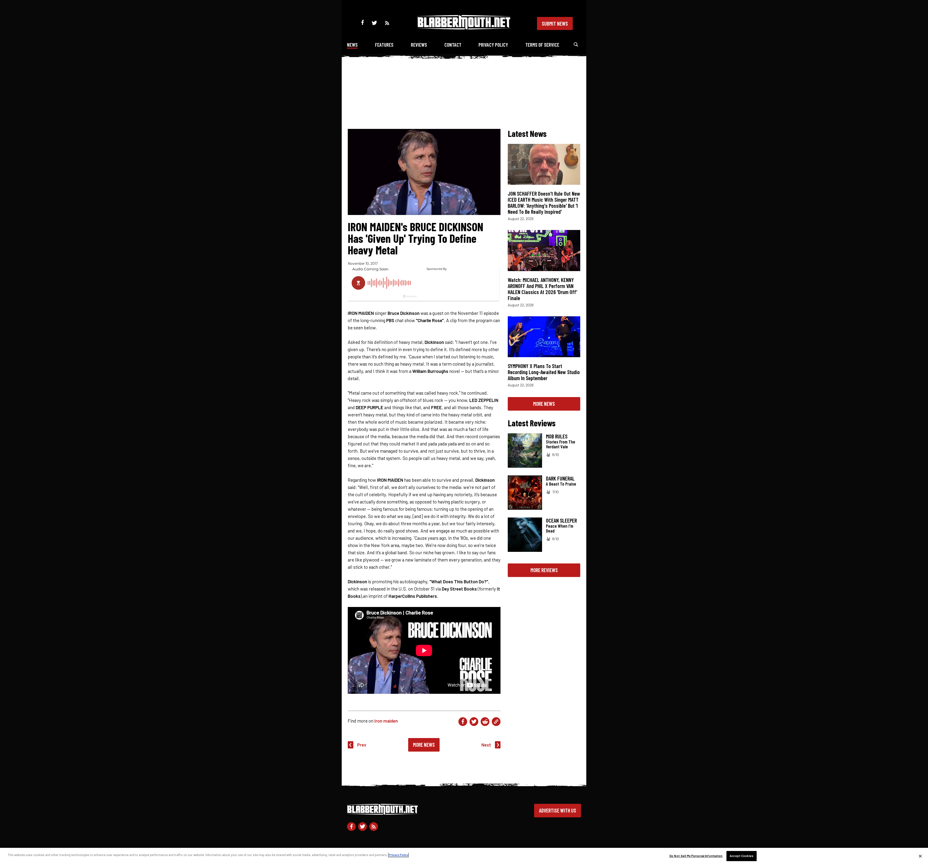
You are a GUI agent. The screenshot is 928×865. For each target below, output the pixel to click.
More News (424, 744)
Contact (452, 45)
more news (544, 403)
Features (384, 45)
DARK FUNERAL (560, 478)
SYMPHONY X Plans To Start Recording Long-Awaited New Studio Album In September (544, 371)
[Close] (920, 856)
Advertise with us (557, 810)
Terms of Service (542, 45)
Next (486, 744)
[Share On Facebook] (462, 721)
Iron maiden (386, 721)
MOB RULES (556, 436)
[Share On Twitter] (474, 721)
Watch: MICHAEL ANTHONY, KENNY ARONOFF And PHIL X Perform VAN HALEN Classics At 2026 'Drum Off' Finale (542, 288)
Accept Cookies (741, 856)
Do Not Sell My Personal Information (696, 856)
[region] (464, 856)
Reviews (419, 45)
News (352, 45)
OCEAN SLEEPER (561, 520)
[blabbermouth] (464, 28)
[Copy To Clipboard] (496, 721)
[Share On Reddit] (485, 721)
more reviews (544, 570)
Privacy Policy (493, 45)
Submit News (555, 23)
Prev (361, 744)
